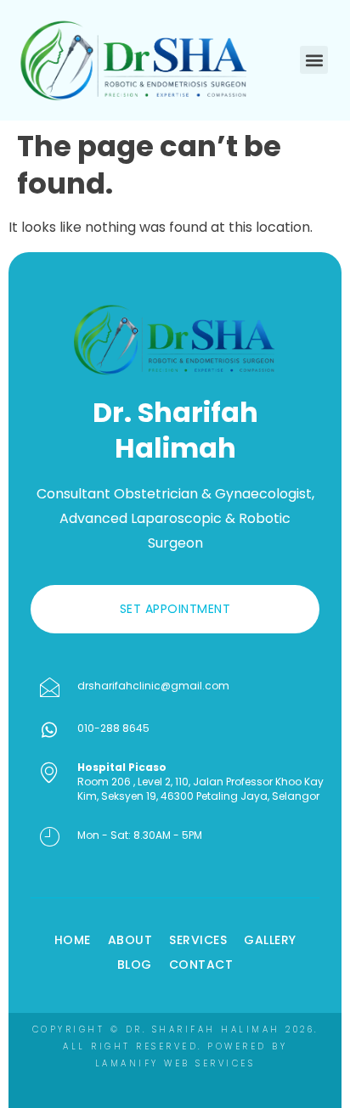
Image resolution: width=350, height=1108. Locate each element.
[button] (314, 60)
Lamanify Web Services (175, 1063)
